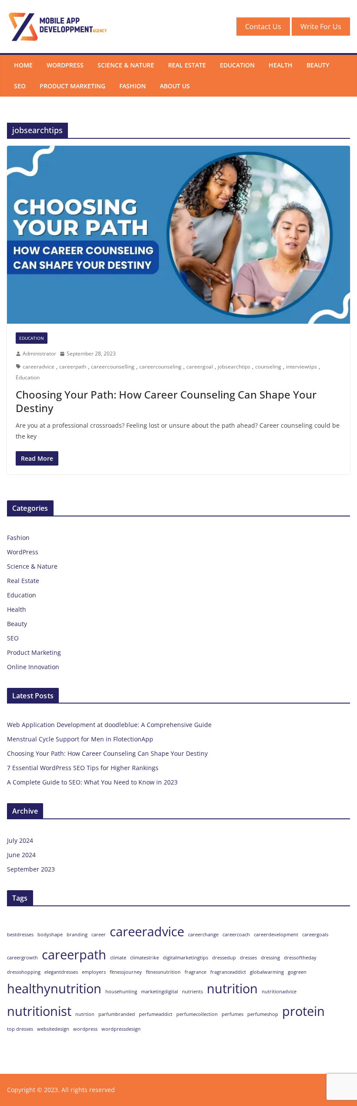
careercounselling (113, 366)
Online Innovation (33, 667)
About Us (175, 86)
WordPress (65, 65)
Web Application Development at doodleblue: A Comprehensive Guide (109, 725)
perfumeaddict (155, 1014)
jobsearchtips (234, 366)
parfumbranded (116, 1014)
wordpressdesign (121, 1029)
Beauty (317, 65)
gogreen (297, 972)
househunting (121, 992)
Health (281, 65)
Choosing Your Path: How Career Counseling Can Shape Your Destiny (166, 401)
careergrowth (22, 958)
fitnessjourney (126, 972)
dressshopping (23, 972)
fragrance (195, 972)
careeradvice (38, 366)
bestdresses (20, 935)
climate (118, 958)
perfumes (232, 1014)
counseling (268, 366)
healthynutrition (54, 988)
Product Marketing (72, 86)
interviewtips (301, 366)
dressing (270, 958)
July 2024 (20, 840)
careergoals (315, 935)
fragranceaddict (228, 972)
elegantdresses (61, 972)
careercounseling (160, 366)
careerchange (203, 935)
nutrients (192, 992)
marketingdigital (159, 992)
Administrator (39, 353)
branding (77, 935)
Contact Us (263, 26)
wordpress (85, 1029)
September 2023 (31, 869)
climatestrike (144, 958)
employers (94, 972)
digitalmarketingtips (185, 958)
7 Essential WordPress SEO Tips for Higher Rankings (82, 768)
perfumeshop (262, 1014)
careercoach (236, 935)
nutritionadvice (279, 992)
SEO (20, 86)
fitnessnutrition (163, 972)
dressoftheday (300, 958)
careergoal (199, 366)
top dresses (20, 1029)
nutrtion (84, 1014)
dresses (248, 958)
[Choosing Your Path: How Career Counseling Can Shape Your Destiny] (178, 235)
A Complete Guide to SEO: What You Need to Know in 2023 (92, 782)
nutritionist (39, 1011)
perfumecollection (197, 1014)
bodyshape (50, 935)
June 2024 (21, 855)
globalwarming (267, 972)
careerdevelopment (276, 935)
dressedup (224, 958)
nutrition (232, 988)
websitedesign (53, 1029)
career (98, 935)
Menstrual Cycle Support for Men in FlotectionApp (80, 739)
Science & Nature (126, 65)
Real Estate (187, 65)
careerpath (72, 366)
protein (303, 1011)
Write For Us (320, 26)
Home (23, 65)
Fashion (132, 86)
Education (237, 65)
